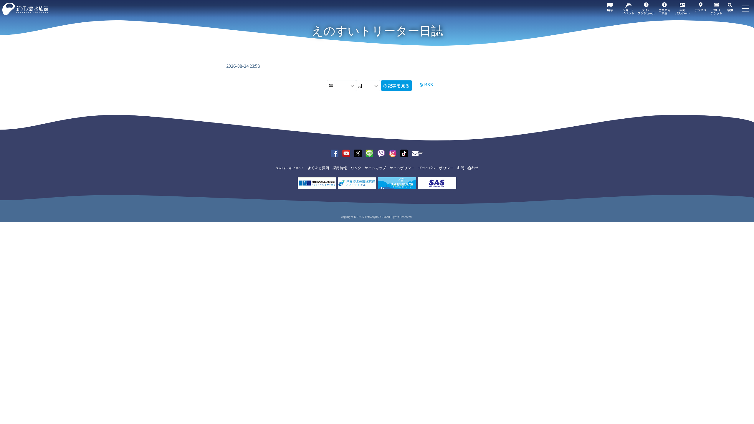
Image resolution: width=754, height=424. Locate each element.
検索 (730, 10)
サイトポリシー (402, 167)
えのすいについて (290, 167)
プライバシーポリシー (435, 167)
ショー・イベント (628, 11)
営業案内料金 (664, 11)
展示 (610, 10)
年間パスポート (682, 11)
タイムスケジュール (646, 11)
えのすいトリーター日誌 (377, 30)
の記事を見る (396, 85)
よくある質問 (318, 167)
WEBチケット (716, 11)
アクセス (701, 10)
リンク (355, 167)
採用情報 (340, 167)
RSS (428, 84)
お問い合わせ (467, 167)
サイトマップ (375, 167)
